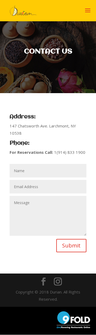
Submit (71, 245)
